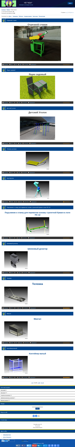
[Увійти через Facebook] (36, 416)
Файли (8, 9)
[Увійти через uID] (34, 416)
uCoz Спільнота (7, 437)
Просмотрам (42, 16)
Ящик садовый (11, 70)
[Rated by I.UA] (11, 441)
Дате (10, 16)
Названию (15, 16)
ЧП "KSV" (28, 3)
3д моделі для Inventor (5, 395)
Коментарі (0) (33, 64)
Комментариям (28, 16)
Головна (3, 9)
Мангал (9, 313)
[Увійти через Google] (39, 416)
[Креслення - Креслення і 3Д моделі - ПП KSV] (49, 445)
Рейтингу (21, 16)
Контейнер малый (12, 348)
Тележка (9, 278)
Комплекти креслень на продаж (7, 397)
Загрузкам (35, 16)
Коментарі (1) (33, 143)
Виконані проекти (4, 400)
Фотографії (3, 390)
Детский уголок (11, 108)
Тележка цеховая (11, 149)
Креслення (6, 64)
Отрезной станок (11, 20)
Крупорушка (10, 178)
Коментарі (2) (34, 342)
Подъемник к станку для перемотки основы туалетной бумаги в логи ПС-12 (28, 207)
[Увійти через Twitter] (41, 416)
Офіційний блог (7, 434)
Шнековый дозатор (12, 243)
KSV (20, 64)
